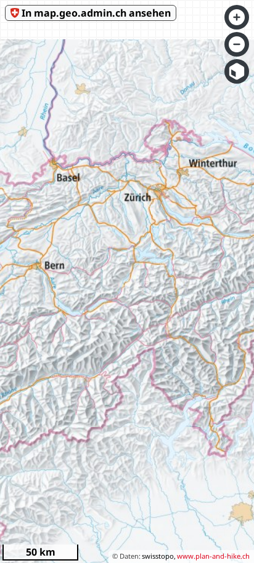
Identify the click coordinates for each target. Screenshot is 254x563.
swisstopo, (159, 556)
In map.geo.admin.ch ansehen (96, 13)
